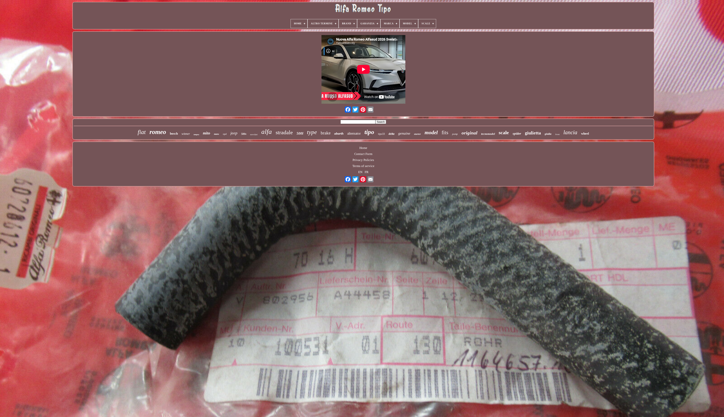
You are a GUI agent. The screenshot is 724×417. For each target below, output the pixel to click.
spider (517, 133)
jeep (233, 133)
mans (216, 134)
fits (445, 132)
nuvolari (254, 134)
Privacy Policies (363, 160)
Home (363, 148)
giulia (548, 133)
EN (360, 172)
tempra (196, 134)
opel (225, 134)
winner (186, 133)
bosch (174, 133)
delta (391, 133)
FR (366, 172)
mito (206, 133)
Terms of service (363, 166)
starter (417, 134)
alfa (266, 131)
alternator (354, 133)
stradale (284, 132)
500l (300, 133)
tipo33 (381, 134)
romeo (158, 131)
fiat (142, 132)
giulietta (533, 132)
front (557, 134)
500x (243, 134)
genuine (404, 133)
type (312, 132)
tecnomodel (488, 133)
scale (504, 132)
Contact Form (363, 154)
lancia (570, 132)
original (469, 132)
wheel (585, 133)
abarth (339, 133)
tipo (369, 132)
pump (455, 134)
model (431, 132)
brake (326, 133)
